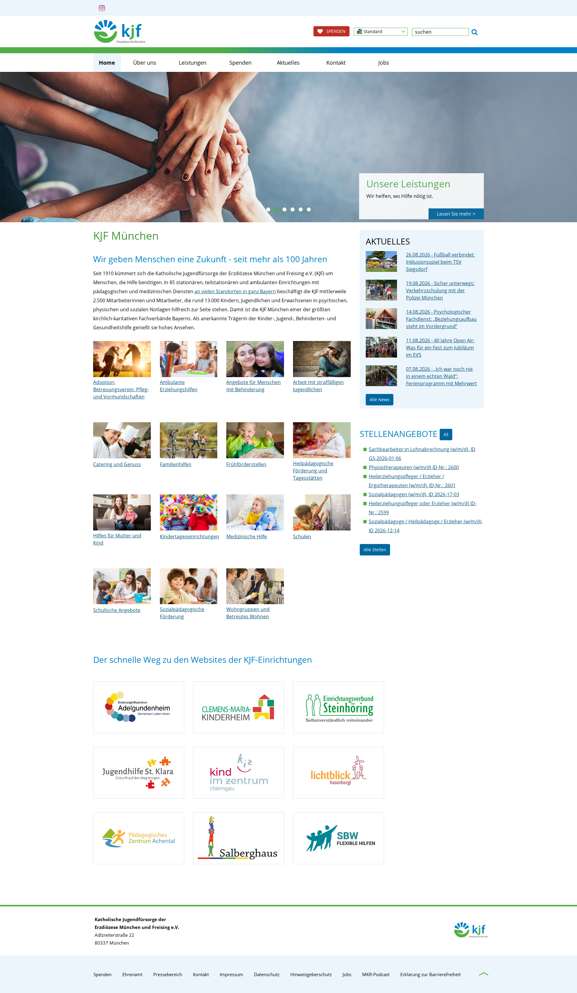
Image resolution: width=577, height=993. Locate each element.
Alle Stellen (375, 549)
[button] (381, 31)
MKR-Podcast (375, 974)
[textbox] (440, 32)
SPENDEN (334, 31)
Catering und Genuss (117, 464)
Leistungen (192, 62)
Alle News (379, 399)
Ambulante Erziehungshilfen (178, 386)
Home (107, 62)
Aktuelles (288, 62)
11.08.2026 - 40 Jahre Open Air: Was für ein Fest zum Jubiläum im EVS (440, 347)
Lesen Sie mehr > (456, 214)
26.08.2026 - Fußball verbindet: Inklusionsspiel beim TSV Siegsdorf (440, 261)
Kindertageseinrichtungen (189, 536)
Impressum (231, 974)
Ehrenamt (132, 974)
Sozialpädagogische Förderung (182, 613)
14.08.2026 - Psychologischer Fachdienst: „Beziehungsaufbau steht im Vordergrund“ (441, 319)
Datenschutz (266, 974)
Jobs (383, 62)
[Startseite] (119, 31)
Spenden (240, 62)
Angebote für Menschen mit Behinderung (253, 386)
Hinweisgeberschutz (311, 974)
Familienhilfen (175, 464)
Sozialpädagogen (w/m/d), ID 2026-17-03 (414, 494)
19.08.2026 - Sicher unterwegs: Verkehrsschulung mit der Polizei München (440, 290)
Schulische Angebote (116, 610)
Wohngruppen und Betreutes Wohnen (248, 613)
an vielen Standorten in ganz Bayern (235, 291)
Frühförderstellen (246, 464)
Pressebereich (167, 974)
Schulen (302, 536)
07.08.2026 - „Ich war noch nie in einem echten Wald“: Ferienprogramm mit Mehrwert (441, 376)
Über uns (144, 62)
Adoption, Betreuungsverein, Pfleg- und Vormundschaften (121, 389)
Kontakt (336, 62)
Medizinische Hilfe (246, 536)
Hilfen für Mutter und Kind (117, 539)
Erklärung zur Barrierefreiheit (430, 974)
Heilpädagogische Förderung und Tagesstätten (313, 470)
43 (446, 434)
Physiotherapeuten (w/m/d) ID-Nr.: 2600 (414, 467)
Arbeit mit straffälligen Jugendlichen (318, 386)
